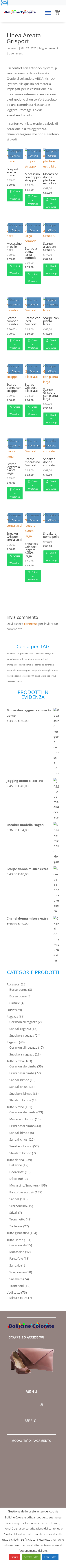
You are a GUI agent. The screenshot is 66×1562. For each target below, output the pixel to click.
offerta (23, 659)
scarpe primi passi (31, 676)
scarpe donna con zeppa (18, 670)
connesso (31, 624)
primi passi (12, 664)
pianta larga (34, 659)
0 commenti (16, 53)
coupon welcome (25, 653)
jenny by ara (13, 659)
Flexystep (49, 653)
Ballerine (11, 653)
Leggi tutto (50, 1557)
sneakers (11, 681)
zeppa (19, 681)
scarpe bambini (26, 664)
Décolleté (39, 653)
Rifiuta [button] (14, 1557)
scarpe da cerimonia (44, 664)
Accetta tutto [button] (31, 1557)
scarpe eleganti (14, 676)
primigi (44, 659)
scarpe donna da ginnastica (45, 670)
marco (14, 48)
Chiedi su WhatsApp (15, 195)
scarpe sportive (48, 676)
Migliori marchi (48, 48)
